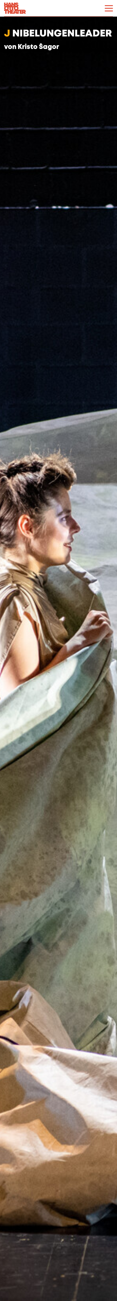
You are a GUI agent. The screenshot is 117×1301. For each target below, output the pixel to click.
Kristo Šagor (38, 47)
